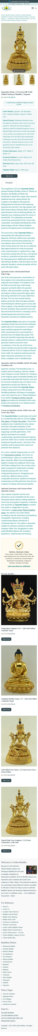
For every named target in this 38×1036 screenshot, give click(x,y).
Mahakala (5, 969)
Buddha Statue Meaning (10, 917)
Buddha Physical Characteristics (12, 930)
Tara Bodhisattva (8, 954)
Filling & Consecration (9, 925)
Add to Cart (9, 176)
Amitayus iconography (11, 406)
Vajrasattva (6, 985)
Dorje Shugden (7, 977)
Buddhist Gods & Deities (10, 914)
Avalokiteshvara (7, 962)
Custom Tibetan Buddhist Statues (13, 927)
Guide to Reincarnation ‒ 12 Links (13, 932)
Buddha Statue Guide (9, 919)
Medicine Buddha (8, 951)
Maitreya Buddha (8, 959)
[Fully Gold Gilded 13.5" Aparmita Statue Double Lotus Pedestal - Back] (13, 80)
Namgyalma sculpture (13, 455)
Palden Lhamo (7, 972)
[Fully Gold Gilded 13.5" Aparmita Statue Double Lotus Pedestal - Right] (19, 80)
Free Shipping (7, 999)
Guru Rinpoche (7, 956)
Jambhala (5, 982)
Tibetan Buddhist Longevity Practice (14, 935)
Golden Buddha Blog (9, 938)
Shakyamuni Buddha (9, 946)
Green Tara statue (19, 421)
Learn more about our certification (19, 566)
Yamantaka (6, 975)
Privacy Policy (7, 1001)
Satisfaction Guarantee (9, 1004)
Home (3, 15)
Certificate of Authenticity (10, 922)
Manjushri (6, 964)
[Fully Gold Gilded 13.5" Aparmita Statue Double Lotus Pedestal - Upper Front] (6, 80)
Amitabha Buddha (8, 949)
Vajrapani (5, 967)
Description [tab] (9, 183)
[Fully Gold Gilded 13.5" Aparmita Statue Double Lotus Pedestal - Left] (25, 80)
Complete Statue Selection (10, 912)
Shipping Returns (8, 996)
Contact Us (6, 909)
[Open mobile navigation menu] (32, 8)
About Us (5, 906)
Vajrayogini (6, 980)
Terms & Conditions (9, 994)
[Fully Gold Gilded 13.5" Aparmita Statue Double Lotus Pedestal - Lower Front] (32, 80)
